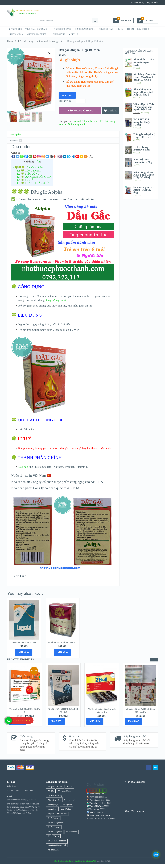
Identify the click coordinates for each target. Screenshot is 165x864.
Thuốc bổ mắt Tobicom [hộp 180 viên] (64, 642)
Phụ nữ (120, 29)
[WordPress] (51, 156)
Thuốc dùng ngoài (55, 823)
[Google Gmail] (56, 156)
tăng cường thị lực (56, 300)
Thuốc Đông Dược (62, 29)
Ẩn (38, 161)
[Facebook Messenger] (26, 156)
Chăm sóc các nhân (36, 34)
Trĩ (49, 836)
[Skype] (69, 156)
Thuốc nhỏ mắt (54, 827)
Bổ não (69, 787)
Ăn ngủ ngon (53, 850)
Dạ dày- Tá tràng (55, 796)
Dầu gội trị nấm (54, 800)
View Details (24, 689)
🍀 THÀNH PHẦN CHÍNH (34, 182)
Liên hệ (74, 34)
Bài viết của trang (137, 2)
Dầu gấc (23, 466)
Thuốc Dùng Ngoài (84, 29)
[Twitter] (17, 156)
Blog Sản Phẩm (152, 2)
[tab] (63, 134)
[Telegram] (47, 156)
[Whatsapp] (22, 156)
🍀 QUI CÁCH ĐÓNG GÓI (34, 176)
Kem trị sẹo (143, 29)
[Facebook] (13, 156)
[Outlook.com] (73, 156)
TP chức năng (108, 121)
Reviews (15, 140)
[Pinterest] (34, 156)
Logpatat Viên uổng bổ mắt (24, 642)
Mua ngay (67, 95)
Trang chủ (16, 29)
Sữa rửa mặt (62, 814)
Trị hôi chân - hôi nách (57, 841)
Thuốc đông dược (55, 832)
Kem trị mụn (15, 34)
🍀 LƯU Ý (25, 179)
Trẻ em (56, 836)
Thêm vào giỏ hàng (80, 110)
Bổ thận (51, 791)
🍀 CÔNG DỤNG (29, 170)
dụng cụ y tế (59, 34)
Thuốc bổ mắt (106, 29)
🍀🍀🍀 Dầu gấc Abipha (28, 167)
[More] (86, 156)
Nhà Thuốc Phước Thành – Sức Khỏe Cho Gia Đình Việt (75, 861)
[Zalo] (155, 767)
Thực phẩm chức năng (36, 29)
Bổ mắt (76, 121)
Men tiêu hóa (66, 809)
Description (15, 134)
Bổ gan (51, 787)
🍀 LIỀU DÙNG (28, 173)
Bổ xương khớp (64, 791)
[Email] (30, 156)
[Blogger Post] (43, 156)
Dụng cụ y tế (69, 800)
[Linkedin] (64, 156)
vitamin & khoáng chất (72, 124)
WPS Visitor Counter (106, 818)
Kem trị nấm (66, 805)
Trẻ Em (130, 29)
